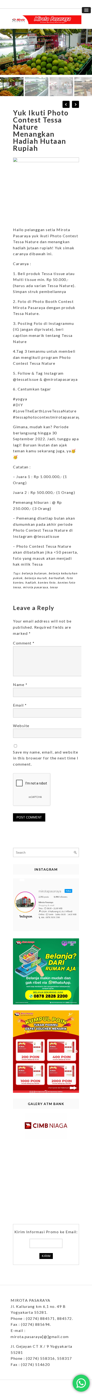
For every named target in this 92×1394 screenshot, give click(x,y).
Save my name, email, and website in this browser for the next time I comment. (46, 758)
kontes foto (47, 582)
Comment (24, 643)
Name (20, 684)
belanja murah (36, 578)
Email (20, 705)
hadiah (30, 582)
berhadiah (57, 578)
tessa (54, 587)
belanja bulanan (34, 573)
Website (21, 725)
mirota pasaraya (35, 587)
